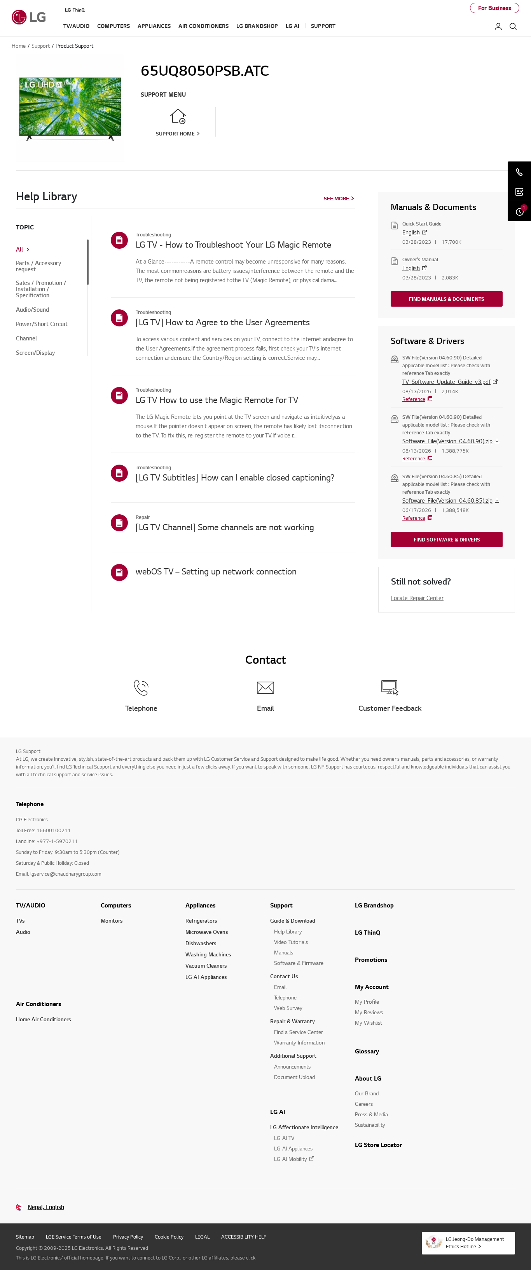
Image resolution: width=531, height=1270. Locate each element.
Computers (116, 905)
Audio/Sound (32, 310)
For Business (494, 8)
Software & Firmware (298, 962)
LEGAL (202, 1236)
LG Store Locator (378, 1145)
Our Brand (367, 1093)
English (411, 232)
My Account (372, 987)
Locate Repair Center (417, 598)
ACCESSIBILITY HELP (244, 1236)
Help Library (288, 931)
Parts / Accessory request (38, 266)
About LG (368, 1078)
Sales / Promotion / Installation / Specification (41, 289)
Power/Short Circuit (42, 324)
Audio (23, 931)
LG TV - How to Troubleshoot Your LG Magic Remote (233, 244)
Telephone (285, 997)
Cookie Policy (169, 1236)
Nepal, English (46, 1207)
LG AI (277, 1112)
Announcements (292, 1066)
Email (280, 987)
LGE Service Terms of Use (73, 1236)
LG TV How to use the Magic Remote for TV (217, 399)
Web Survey (288, 1007)
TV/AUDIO (30, 905)
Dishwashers (201, 943)
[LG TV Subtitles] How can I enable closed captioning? (235, 477)
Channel (26, 338)
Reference (413, 399)
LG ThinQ (368, 932)
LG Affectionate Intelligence (304, 1127)
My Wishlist (368, 1022)
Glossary (367, 1051)
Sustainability (370, 1124)
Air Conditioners (38, 1004)
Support (281, 905)
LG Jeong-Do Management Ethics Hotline (475, 1242)
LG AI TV (284, 1138)
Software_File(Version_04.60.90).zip (447, 441)
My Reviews (369, 1012)
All (19, 249)
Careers (364, 1103)
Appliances (200, 905)
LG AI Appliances (206, 976)
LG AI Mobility (290, 1158)
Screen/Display (35, 353)
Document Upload (294, 1077)
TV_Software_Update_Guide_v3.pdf (446, 381)
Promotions (371, 959)
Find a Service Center (298, 1032)
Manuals (283, 952)
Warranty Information (299, 1042)
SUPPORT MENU (163, 94)
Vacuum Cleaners (206, 965)
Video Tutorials (291, 942)
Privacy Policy (128, 1236)
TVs (20, 920)
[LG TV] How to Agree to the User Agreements (223, 322)
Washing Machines (208, 954)
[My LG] (498, 26)
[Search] (513, 26)
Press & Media (371, 1114)
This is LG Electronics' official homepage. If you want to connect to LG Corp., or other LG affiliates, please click (135, 1257)
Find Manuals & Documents (446, 298)
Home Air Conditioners (43, 1019)
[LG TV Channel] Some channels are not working (225, 527)
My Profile (367, 1001)
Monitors (112, 920)
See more (336, 198)
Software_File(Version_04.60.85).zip (447, 500)
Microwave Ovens (206, 931)
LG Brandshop (374, 905)
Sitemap (25, 1236)
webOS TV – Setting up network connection (216, 571)
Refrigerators (201, 920)
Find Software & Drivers (447, 539)
